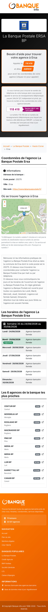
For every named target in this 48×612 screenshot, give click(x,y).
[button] (24, 214)
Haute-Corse (38, 146)
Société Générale (8, 567)
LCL (3, 571)
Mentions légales (8, 541)
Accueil (6, 146)
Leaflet (23, 233)
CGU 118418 (6, 545)
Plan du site (6, 537)
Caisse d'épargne (8, 575)
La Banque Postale (21, 146)
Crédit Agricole (7, 559)
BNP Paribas (6, 563)
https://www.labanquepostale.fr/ (27, 189)
